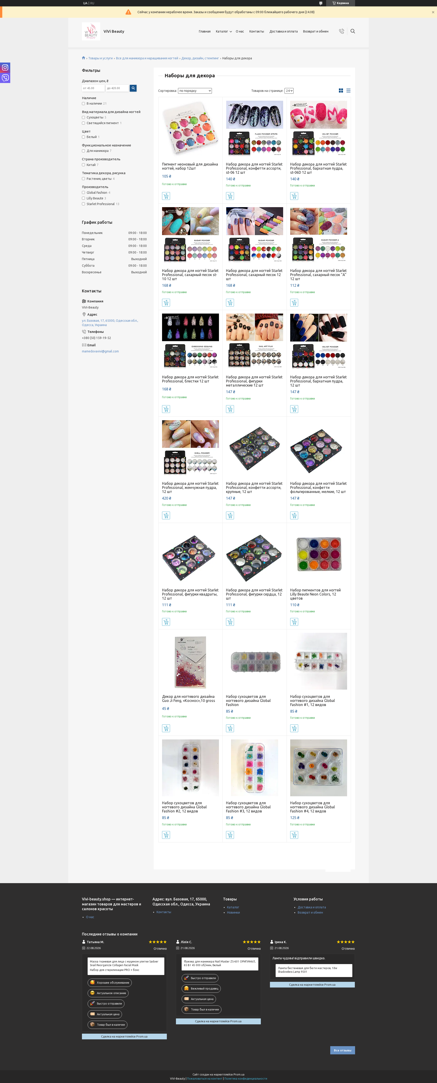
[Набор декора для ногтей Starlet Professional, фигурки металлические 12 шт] (255, 342)
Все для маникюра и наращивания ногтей (147, 58)
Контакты (256, 31)
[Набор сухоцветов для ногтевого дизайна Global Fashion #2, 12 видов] (191, 768)
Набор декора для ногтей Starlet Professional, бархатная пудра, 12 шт (318, 381)
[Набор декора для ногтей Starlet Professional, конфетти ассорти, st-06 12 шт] (255, 129)
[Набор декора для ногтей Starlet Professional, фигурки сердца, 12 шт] (255, 555)
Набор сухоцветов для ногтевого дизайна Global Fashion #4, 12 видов (312, 807)
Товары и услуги (100, 58)
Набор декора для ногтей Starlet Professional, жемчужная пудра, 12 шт (190, 487)
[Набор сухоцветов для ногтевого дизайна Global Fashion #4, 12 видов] (319, 768)
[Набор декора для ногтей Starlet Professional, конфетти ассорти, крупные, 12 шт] (255, 448)
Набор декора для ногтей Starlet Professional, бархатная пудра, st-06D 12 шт (318, 168)
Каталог (222, 31)
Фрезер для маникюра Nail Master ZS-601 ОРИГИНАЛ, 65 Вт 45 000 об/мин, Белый (220, 963)
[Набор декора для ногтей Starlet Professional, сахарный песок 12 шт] (255, 235)
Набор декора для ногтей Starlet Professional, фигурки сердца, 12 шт (254, 594)
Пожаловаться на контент (204, 1078)
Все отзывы (342, 1050)
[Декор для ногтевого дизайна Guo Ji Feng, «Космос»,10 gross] (191, 661)
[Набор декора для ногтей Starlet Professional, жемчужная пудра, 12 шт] (191, 448)
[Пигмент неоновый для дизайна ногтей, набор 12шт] (191, 129)
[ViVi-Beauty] (91, 31)
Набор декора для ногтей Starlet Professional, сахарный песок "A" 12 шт (318, 275)
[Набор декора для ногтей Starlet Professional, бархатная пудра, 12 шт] (319, 342)
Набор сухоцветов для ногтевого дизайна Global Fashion (248, 700)
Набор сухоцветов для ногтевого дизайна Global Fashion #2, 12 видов (184, 807)
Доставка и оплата (283, 31)
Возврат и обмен (315, 31)
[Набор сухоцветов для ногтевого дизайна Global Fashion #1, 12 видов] (319, 661)
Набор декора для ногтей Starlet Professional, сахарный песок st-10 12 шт (190, 275)
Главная (205, 31)
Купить (166, 196)
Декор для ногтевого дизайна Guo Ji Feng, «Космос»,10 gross (188, 698)
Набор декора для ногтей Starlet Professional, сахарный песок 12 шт (254, 275)
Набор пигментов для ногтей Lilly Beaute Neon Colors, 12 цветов (315, 594)
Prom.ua (239, 1074)
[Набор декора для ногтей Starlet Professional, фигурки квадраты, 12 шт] (191, 555)
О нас (240, 31)
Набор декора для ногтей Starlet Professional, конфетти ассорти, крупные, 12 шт (254, 487)
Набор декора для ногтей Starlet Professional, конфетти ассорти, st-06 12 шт (254, 168)
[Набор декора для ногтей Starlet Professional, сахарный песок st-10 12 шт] (191, 235)
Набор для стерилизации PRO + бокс (114, 969)
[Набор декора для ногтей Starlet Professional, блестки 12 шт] (191, 342)
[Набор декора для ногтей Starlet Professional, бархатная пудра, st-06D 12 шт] (319, 129)
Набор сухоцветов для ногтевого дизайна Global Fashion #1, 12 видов (312, 700)
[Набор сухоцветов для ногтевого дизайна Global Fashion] (255, 661)
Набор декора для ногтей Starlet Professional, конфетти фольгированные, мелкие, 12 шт (318, 487)
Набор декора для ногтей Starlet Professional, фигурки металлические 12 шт (254, 381)
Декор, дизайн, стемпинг (200, 58)
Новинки (233, 912)
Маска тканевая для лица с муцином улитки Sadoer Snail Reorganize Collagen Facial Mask (124, 963)
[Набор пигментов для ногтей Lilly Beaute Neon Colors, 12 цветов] (319, 555)
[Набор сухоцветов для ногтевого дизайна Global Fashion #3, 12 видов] (255, 768)
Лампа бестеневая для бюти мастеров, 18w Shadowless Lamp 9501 (307, 970)
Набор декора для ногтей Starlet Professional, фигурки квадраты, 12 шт (190, 594)
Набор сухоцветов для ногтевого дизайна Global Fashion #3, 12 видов (248, 807)
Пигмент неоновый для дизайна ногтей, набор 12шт (190, 166)
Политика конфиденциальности (245, 1078)
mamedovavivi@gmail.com (100, 351)
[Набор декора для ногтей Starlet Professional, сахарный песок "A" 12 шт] (319, 235)
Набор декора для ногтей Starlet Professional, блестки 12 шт (190, 379)
